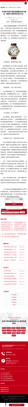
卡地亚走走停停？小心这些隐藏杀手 (10, 254)
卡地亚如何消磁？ (7, 270)
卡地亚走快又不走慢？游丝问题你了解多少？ (11, 224)
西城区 (13, 328)
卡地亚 (14, 304)
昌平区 (4, 332)
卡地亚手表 (14, 302)
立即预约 (14, 204)
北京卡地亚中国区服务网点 (7, 378)
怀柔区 (13, 332)
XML (23, 399)
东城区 (8, 328)
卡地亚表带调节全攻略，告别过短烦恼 (9, 222)
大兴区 (9, 332)
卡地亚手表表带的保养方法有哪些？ (10, 273)
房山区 (14, 330)
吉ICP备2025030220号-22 (15, 399)
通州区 (19, 330)
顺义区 (23, 330)
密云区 (23, 332)
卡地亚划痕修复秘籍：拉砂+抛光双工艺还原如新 (10, 249)
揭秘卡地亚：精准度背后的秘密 (12, 236)
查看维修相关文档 (5, 387)
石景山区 (23, 328)
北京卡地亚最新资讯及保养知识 (8, 380)
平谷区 (18, 332)
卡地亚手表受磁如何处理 (9, 276)
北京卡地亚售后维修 (10, 25)
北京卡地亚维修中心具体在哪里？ (10, 284)
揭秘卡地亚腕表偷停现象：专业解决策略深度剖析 (16, 234)
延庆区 (13, 335)
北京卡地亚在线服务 (5, 373)
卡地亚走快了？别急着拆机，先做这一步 (10, 260)
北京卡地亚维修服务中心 (12, 398)
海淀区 (4, 330)
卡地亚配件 (14, 299)
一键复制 (22, 212)
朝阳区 (4, 328)
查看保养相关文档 (5, 389)
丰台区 (18, 328)
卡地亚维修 (14, 294)
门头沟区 (9, 330)
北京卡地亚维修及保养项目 (7, 376)
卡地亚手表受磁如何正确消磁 (10, 278)
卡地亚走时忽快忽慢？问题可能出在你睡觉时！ (11, 230)
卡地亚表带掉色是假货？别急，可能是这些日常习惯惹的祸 (14, 226)
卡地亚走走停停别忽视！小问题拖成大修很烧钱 (11, 228)
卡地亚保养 (14, 297)
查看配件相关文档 (5, 391)
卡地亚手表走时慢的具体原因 (10, 281)
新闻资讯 (19, 7)
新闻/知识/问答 (12, 7)
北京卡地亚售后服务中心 (15, 189)
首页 (7, 7)
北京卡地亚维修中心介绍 (6, 375)
